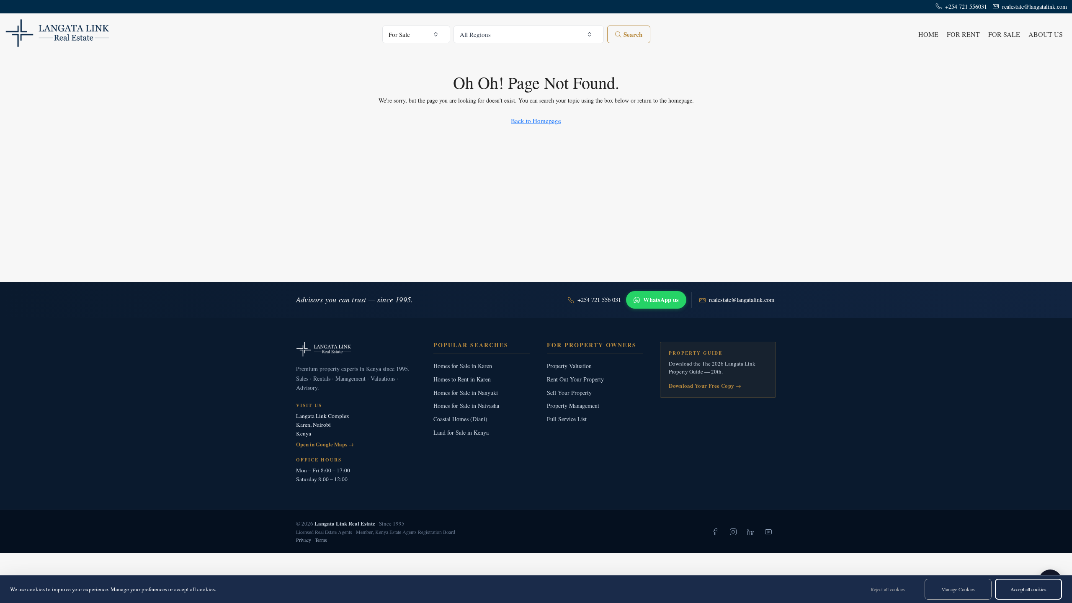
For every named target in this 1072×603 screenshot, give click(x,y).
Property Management (573, 406)
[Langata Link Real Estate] (356, 349)
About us (1045, 34)
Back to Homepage (536, 120)
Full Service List (567, 419)
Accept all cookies (1028, 589)
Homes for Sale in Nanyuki (465, 393)
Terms (321, 539)
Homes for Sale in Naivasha (466, 406)
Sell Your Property (569, 393)
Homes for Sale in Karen (462, 366)
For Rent (963, 34)
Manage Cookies (958, 589)
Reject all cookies (888, 589)
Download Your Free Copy (705, 385)
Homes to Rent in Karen (462, 379)
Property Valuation (569, 366)
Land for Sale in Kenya (461, 432)
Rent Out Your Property (575, 379)
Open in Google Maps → (325, 444)
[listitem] (715, 531)
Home (928, 34)
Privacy (303, 539)
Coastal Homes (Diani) (460, 419)
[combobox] (416, 34)
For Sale (1004, 34)
